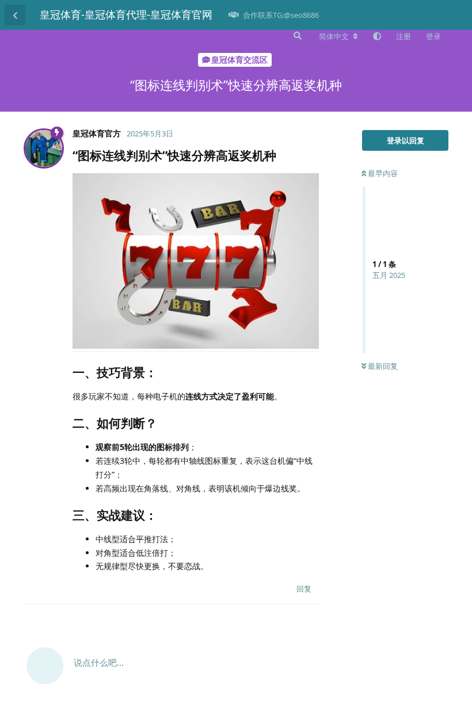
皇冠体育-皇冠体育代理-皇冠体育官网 (126, 14)
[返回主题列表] (15, 15)
